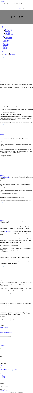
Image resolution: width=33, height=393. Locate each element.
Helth (3, 369)
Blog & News (4, 377)
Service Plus (3, 381)
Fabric (1, 369)
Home (2, 375)
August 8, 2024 (2, 345)
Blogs (6, 54)
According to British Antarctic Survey (5, 177)
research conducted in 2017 (7, 231)
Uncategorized (10, 332)
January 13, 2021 (2, 332)
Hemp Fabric (7, 369)
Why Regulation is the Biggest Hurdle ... (4, 327)
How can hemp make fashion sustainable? (4, 344)
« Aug (1, 365)
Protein (11, 369)
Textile (15, 369)
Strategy (13, 369)
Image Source (2, 134)
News (8, 54)
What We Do (3, 376)
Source (1, 81)
